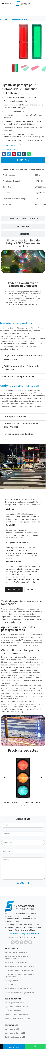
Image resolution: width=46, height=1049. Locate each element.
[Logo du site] (23, 3)
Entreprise (5, 847)
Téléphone (5, 838)
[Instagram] (21, 942)
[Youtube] (26, 942)
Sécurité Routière (14, 999)
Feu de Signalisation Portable (18, 988)
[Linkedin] (30, 942)
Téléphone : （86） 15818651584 (23, 933)
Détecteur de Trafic (13, 985)
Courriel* (4, 830)
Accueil (4, 19)
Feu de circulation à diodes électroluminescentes (17, 957)
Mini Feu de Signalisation (16, 952)
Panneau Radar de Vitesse (16, 1015)
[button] (4, 154)
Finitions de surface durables (18, 433)
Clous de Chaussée (13, 1011)
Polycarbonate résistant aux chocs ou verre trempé (23, 357)
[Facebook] (13, 942)
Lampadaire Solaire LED (15, 1033)
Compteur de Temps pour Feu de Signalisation (19, 975)
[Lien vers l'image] (19, 906)
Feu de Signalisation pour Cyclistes (20, 966)
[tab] (23, 160)
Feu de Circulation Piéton (16, 962)
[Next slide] (41, 777)
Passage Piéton (19, 19)
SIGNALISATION (11, 948)
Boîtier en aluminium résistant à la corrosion (21, 368)
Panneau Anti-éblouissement (17, 1019)
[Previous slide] (5, 777)
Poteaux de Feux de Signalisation (19, 993)
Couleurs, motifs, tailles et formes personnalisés (21, 425)
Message (5, 856)
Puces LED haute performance (19, 376)
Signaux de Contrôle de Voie (17, 1007)
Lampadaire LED (12, 1029)
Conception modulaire (15, 416)
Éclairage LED (11, 1025)
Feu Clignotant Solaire (14, 1003)
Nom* (3, 821)
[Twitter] (17, 942)
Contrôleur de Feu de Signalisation (20, 970)
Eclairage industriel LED (15, 1037)
